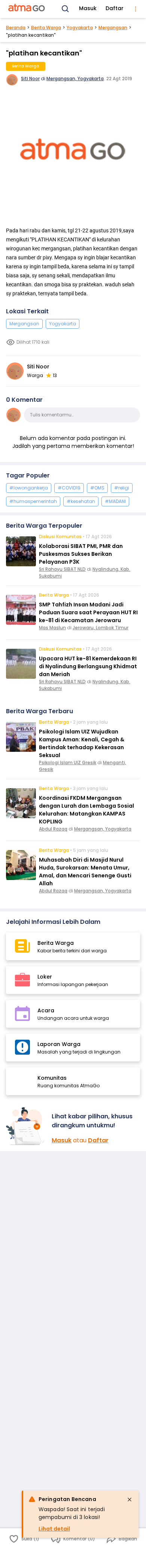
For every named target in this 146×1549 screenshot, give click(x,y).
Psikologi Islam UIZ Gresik (67, 762)
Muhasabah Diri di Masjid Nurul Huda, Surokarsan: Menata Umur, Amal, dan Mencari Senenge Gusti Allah (85, 871)
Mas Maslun (52, 627)
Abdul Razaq (53, 829)
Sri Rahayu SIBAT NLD (62, 569)
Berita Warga (46, 27)
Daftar (115, 8)
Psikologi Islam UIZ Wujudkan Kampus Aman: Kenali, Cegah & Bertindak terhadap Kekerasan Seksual (81, 743)
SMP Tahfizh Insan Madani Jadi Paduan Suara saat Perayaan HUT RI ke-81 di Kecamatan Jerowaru (88, 612)
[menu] (135, 8)
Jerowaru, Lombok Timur (100, 627)
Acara (45, 1010)
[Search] (66, 9)
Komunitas (52, 1078)
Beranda (15, 27)
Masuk (88, 8)
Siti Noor (30, 78)
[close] (130, 1500)
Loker (44, 976)
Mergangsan (112, 27)
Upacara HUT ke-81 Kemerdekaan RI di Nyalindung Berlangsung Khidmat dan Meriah (88, 666)
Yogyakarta (80, 27)
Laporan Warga (58, 1044)
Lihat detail (54, 1529)
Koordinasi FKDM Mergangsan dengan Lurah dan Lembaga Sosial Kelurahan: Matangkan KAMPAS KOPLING (86, 809)
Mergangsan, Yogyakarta (75, 78)
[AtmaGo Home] (27, 9)
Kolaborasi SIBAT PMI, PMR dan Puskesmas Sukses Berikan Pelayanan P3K (81, 554)
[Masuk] (26, 1126)
